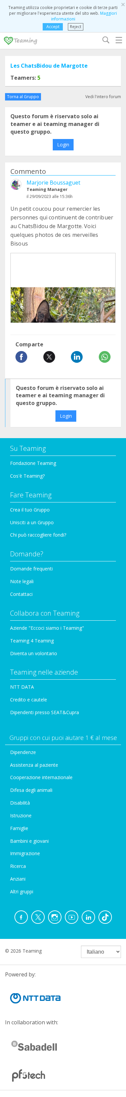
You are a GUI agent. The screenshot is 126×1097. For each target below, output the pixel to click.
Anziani (18, 879)
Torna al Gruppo (23, 96)
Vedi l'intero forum (103, 96)
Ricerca (18, 866)
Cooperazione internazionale (41, 777)
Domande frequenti (31, 568)
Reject (75, 26)
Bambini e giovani (29, 841)
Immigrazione (25, 853)
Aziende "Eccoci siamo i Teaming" (47, 628)
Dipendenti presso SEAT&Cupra (44, 712)
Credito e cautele (28, 699)
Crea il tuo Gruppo (30, 509)
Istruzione (21, 815)
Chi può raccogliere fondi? (38, 535)
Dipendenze (23, 752)
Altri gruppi (21, 891)
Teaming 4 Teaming (32, 640)
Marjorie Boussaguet (53, 182)
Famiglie (19, 828)
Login (63, 144)
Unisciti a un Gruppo (32, 522)
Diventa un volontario (33, 653)
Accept (52, 26)
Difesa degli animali (31, 790)
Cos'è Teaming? (27, 476)
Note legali (22, 581)
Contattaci (21, 594)
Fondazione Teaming (33, 463)
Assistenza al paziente (34, 765)
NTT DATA (22, 687)
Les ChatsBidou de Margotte (49, 65)
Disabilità (20, 803)
